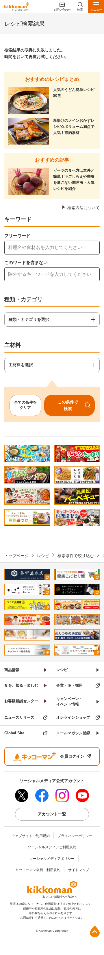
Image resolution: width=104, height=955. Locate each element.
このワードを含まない (26, 262)
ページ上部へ (95, 931)
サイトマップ (78, 870)
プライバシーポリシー (74, 836)
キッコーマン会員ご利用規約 (37, 870)
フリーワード (17, 235)
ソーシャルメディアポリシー (52, 859)
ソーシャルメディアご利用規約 (52, 847)
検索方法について (83, 207)
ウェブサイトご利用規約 (31, 836)
